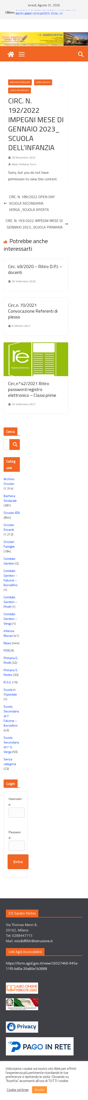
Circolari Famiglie (9, 544)
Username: (15, 801)
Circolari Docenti (19, 90)
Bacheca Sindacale (10, 498)
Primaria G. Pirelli (11, 660)
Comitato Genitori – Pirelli (10, 602)
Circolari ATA (43, 82)
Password (15, 835)
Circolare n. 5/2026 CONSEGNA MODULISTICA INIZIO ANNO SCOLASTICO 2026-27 (46, 13)
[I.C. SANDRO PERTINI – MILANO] (10, 54)
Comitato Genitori (9, 561)
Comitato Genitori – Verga (10, 619)
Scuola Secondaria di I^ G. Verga (11, 744)
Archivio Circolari (20, 82)
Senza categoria (10, 761)
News (8, 643)
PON (7, 650)
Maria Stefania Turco (24, 164)
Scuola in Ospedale (10, 692)
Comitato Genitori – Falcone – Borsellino (11, 577)
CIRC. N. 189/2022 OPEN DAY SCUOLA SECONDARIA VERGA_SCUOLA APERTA (32, 203)
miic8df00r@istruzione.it (33, 941)
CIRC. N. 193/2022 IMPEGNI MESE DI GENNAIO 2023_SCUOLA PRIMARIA (34, 224)
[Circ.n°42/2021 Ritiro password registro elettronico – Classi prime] (36, 345)
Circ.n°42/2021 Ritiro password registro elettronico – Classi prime (32, 389)
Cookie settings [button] (18, 1090)
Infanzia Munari (9, 633)
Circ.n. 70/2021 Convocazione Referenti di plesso (33, 311)
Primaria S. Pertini (11, 672)
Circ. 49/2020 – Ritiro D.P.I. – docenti (35, 269)
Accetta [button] (39, 1089)
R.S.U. (8, 682)
